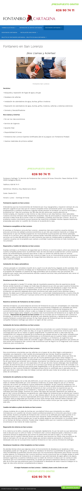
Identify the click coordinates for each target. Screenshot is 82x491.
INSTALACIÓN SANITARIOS (28, 32)
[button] (70, 487)
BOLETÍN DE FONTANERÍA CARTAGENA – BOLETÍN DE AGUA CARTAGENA (23, 37)
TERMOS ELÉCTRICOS (8, 27)
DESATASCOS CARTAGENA (9, 32)
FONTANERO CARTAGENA (52, 27)
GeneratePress (31, 488)
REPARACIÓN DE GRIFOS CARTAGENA (31, 27)
